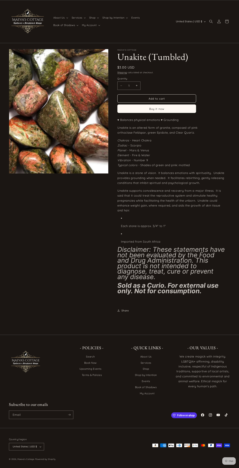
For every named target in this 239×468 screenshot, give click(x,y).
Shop (146, 368)
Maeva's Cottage (25, 459)
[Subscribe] (69, 415)
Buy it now (156, 108)
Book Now (90, 362)
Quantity (122, 78)
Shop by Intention (146, 375)
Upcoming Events (90, 368)
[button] (60, 17)
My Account (147, 393)
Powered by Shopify (45, 459)
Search (90, 356)
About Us (146, 356)
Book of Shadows (146, 387)
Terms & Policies (92, 375)
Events (146, 381)
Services (146, 362)
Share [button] (125, 310)
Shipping (122, 72)
